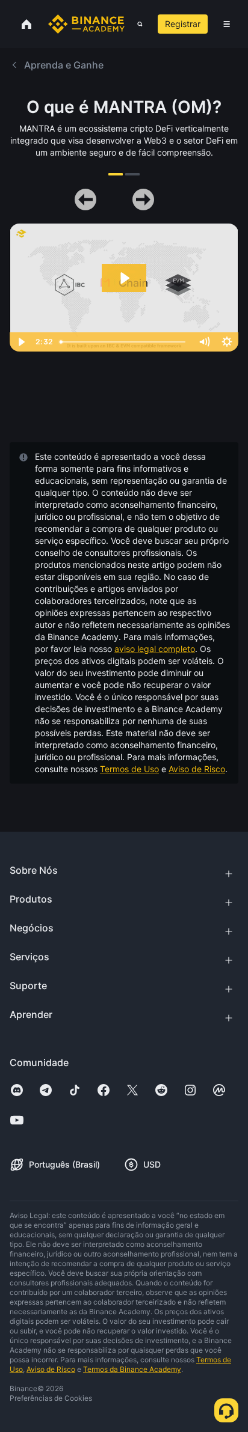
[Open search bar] (136, 24)
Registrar (182, 24)
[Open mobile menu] (226, 24)
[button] (226, 24)
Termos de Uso (129, 769)
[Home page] (86, 24)
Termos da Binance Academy (132, 1369)
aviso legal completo (154, 649)
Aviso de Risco (197, 769)
